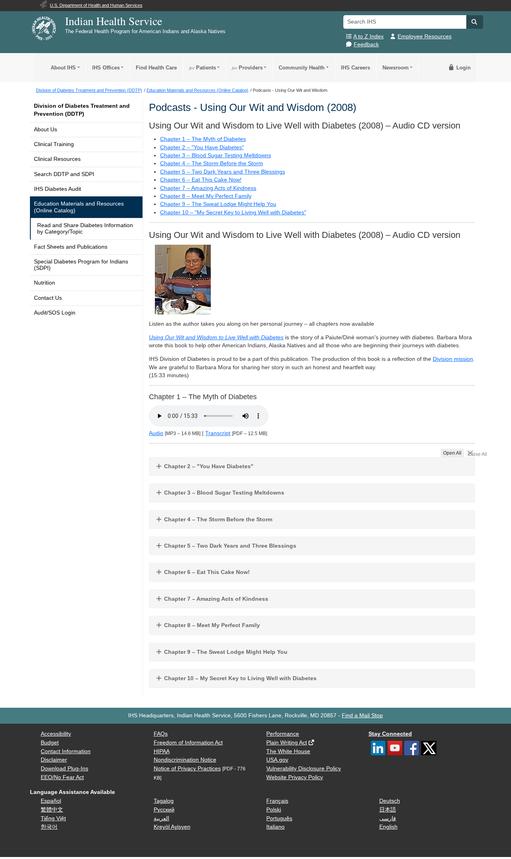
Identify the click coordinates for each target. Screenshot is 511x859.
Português (279, 818)
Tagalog (164, 801)
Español (51, 801)
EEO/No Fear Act (62, 777)
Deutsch (389, 801)
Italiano (275, 827)
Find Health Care (156, 68)
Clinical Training (54, 144)
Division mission (453, 359)
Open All (452, 453)
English (388, 827)
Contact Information (66, 751)
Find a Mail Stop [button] (362, 715)
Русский (164, 810)
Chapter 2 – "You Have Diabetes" (202, 147)
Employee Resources (425, 37)
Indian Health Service (113, 20)
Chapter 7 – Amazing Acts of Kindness (208, 188)
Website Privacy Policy (294, 777)
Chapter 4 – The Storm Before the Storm (211, 163)
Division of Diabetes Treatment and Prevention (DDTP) (82, 110)
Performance (282, 734)
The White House (288, 751)
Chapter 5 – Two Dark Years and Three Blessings (222, 172)
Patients (202, 68)
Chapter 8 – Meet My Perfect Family (206, 196)
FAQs (161, 734)
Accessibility (56, 734)
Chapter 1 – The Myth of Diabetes (203, 139)
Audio (156, 433)
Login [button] (463, 68)
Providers (247, 68)
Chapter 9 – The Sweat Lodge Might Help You (218, 204)
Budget (50, 743)
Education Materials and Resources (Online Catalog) (79, 207)
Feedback (366, 45)
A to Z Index (368, 37)
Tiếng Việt (53, 818)
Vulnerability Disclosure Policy (303, 769)
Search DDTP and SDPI (64, 174)
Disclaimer (54, 760)
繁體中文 (52, 810)
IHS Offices (106, 68)
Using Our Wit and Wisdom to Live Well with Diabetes (216, 337)
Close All (471, 453)
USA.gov (277, 760)
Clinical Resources (57, 159)
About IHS (63, 68)
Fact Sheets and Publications (70, 247)
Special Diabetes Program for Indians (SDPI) (81, 265)
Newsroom (395, 68)
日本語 (387, 810)
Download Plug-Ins (64, 769)
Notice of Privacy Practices (187, 769)
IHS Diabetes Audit (57, 189)
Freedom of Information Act (188, 743)
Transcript (217, 433)
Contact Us (48, 298)
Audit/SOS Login (54, 313)
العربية (161, 818)
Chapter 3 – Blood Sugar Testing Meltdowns (215, 155)
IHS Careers (355, 68)
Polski (273, 810)
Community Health (302, 68)
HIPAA (162, 751)
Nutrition (44, 283)
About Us (45, 130)
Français (277, 801)
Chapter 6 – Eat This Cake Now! (201, 180)
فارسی (387, 818)
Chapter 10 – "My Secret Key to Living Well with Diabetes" (233, 213)
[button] (475, 22)
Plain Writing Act (286, 743)
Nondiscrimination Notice (185, 760)
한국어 (49, 827)
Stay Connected (390, 734)
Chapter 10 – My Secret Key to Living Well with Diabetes (239, 678)
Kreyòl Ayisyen (172, 827)
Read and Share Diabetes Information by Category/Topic (85, 228)
